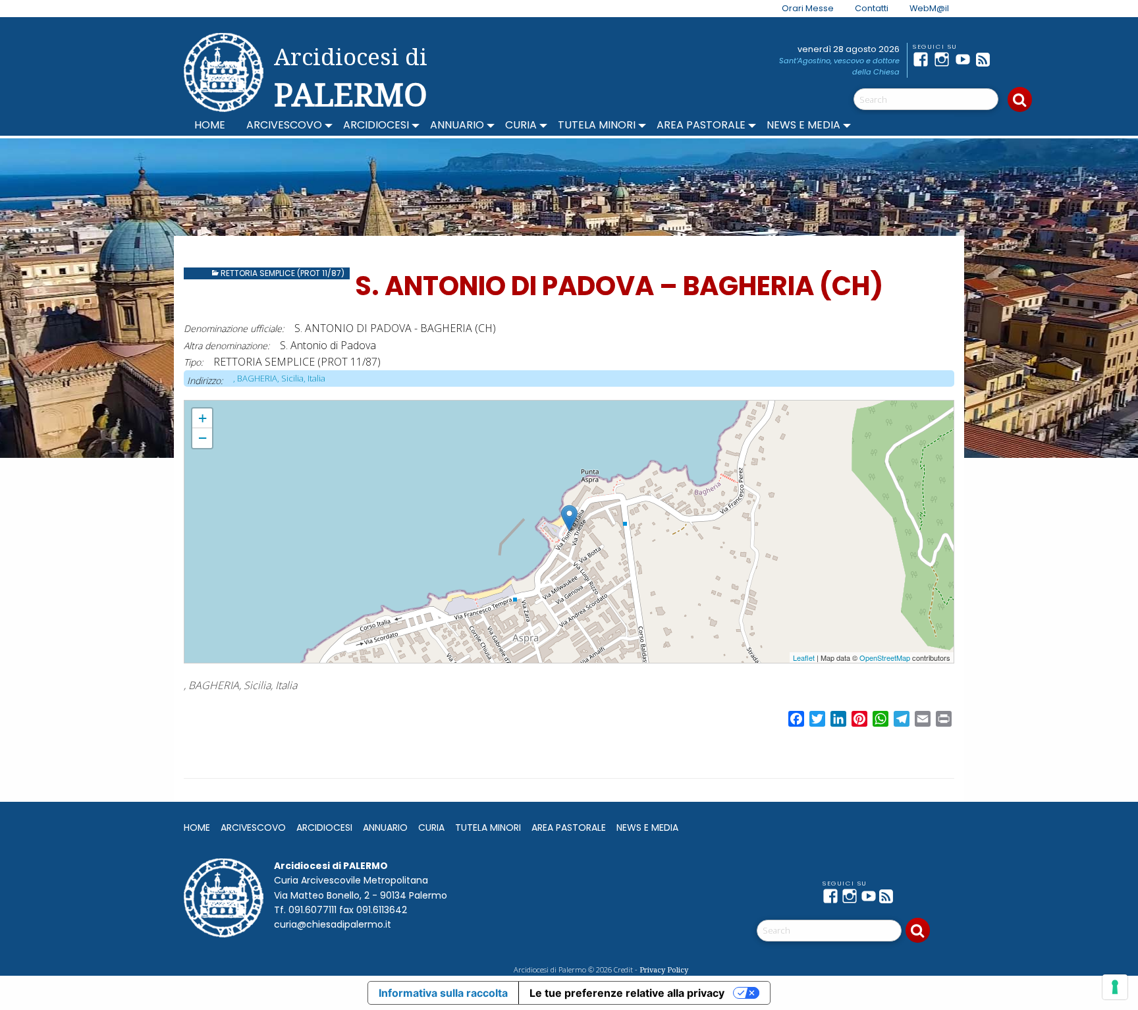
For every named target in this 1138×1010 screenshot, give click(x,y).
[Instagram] (944, 59)
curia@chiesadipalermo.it (332, 924)
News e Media (803, 124)
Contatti (871, 8)
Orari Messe (808, 8)
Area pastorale (701, 124)
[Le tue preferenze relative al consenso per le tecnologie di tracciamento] (1114, 986)
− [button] (202, 438)
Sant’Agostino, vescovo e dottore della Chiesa (839, 66)
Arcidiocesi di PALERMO (350, 77)
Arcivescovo (284, 124)
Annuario (457, 124)
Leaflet (804, 657)
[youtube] (965, 59)
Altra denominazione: (226, 345)
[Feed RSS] (986, 59)
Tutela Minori (597, 124)
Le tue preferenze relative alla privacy (626, 992)
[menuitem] (800, 8)
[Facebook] (923, 59)
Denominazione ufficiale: (234, 328)
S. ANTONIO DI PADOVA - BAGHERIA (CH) (261, 406)
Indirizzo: (205, 380)
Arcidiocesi (376, 124)
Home (209, 124)
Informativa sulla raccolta (443, 992)
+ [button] (202, 418)
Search (1020, 99)
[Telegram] (1007, 59)
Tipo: (193, 362)
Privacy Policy (663, 969)
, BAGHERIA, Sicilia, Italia (279, 378)
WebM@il (929, 8)
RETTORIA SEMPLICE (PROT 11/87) (282, 273)
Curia (521, 124)
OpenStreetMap (884, 657)
